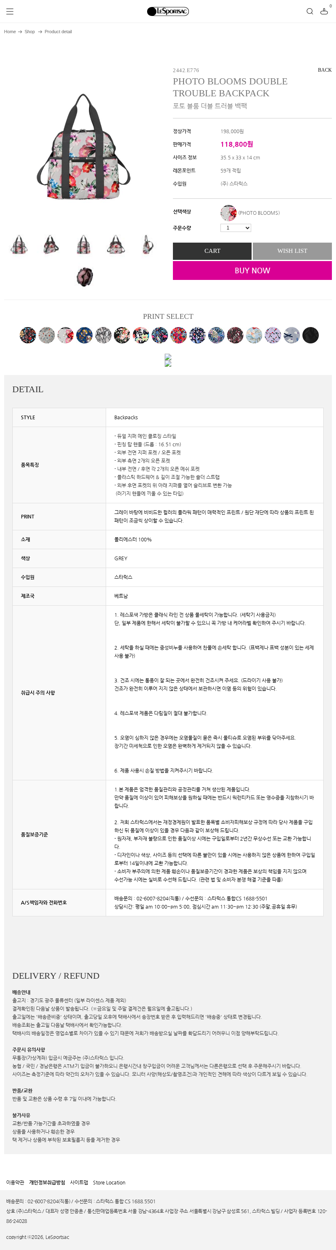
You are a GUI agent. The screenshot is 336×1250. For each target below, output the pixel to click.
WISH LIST (292, 251)
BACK (325, 70)
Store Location (109, 1182)
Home (10, 31)
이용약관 (15, 1182)
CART (212, 251)
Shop (30, 31)
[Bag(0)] (324, 11)
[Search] (310, 11)
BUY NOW (252, 270)
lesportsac (168, 11)
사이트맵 (79, 1182)
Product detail (58, 31)
